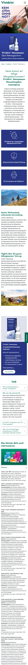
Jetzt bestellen (9, 372)
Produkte (8, 64)
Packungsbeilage (8, 368)
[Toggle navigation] (25, 3)
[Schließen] (26, 468)
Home (2, 64)
